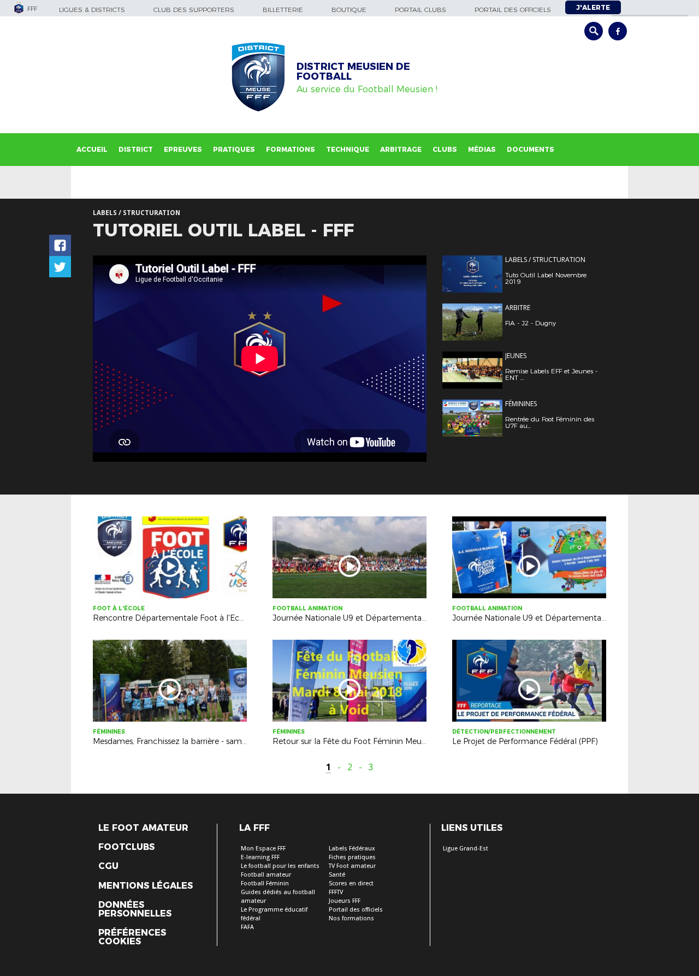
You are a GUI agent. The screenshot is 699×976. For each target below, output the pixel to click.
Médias (482, 149)
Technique (347, 149)
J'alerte (593, 7)
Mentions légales (145, 886)
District (136, 149)
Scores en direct (351, 883)
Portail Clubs (420, 10)
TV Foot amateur (352, 866)
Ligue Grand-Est (465, 848)
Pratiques (234, 149)
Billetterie (283, 10)
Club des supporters (193, 10)
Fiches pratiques (352, 857)
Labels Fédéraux (352, 848)
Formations (290, 149)
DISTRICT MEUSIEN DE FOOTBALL (353, 71)
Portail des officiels (513, 10)
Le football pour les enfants (280, 866)
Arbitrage (401, 149)
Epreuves (183, 149)
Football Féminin (265, 883)
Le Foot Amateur (143, 828)
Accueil (92, 149)
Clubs (445, 149)
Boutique (348, 10)
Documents (530, 149)
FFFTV (336, 892)
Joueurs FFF (344, 900)
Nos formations (351, 918)
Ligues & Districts (92, 10)
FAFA (247, 927)
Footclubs (126, 847)
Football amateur (266, 874)
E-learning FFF (260, 857)
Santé (337, 874)
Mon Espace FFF (263, 848)
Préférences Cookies (132, 937)
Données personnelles (134, 909)
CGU (108, 866)
